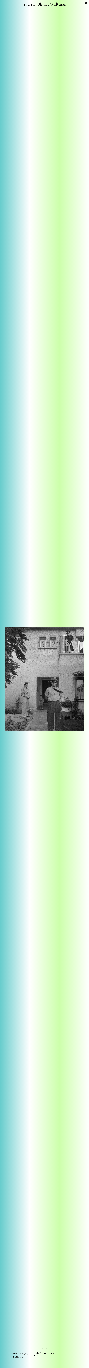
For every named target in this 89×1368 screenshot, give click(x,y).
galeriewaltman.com (19, 1358)
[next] (75, 677)
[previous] (13, 677)
